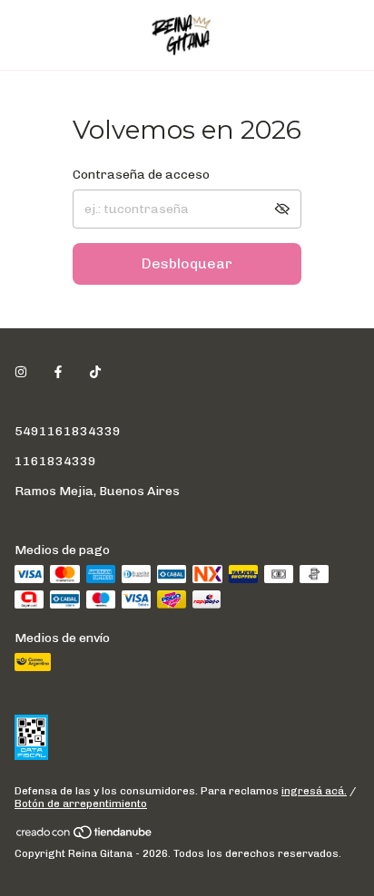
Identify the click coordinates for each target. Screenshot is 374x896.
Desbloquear (187, 263)
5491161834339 (68, 431)
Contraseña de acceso (141, 174)
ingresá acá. (314, 790)
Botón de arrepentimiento (81, 803)
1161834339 (55, 461)
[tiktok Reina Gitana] (95, 372)
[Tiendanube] (85, 836)
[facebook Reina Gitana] (58, 372)
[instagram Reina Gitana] (21, 372)
